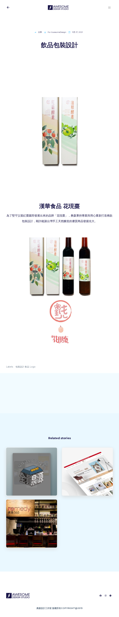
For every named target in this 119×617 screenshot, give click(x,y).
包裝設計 (19, 366)
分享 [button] (40, 32)
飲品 (27, 366)
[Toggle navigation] (109, 7)
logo (32, 366)
